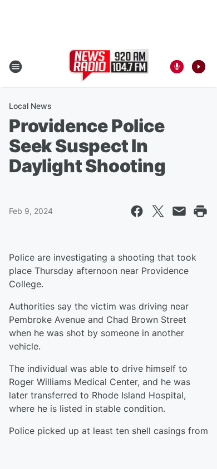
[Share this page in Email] (179, 211)
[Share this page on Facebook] (137, 211)
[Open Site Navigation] (15, 66)
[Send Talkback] (177, 66)
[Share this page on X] (158, 211)
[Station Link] (108, 66)
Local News (30, 106)
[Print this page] (200, 211)
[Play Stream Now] (198, 66)
